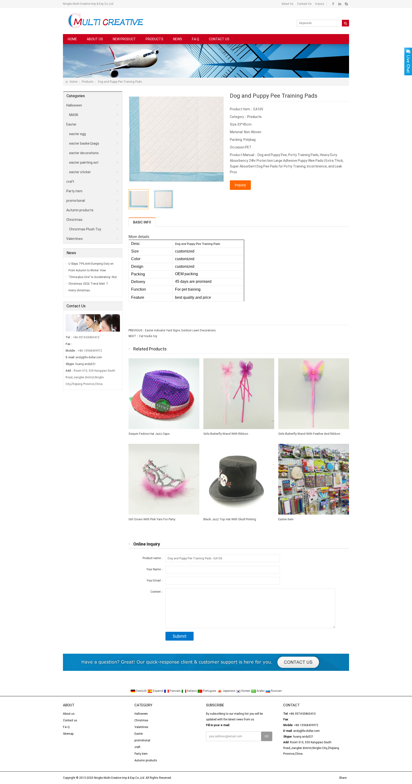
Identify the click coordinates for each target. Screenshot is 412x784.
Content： (157, 591)
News (177, 39)
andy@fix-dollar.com (89, 357)
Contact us (219, 39)
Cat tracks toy (148, 336)
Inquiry (319, 3)
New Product (124, 39)
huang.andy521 (85, 364)
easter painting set (83, 162)
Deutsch (141, 691)
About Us (288, 3)
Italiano (191, 691)
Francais (175, 691)
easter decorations (84, 153)
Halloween (74, 105)
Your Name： (155, 569)
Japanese (229, 691)
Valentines (74, 239)
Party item (74, 191)
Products (154, 39)
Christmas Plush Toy (85, 229)
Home (72, 39)
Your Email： (155, 580)
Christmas (74, 220)
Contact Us (304, 3)
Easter (71, 124)
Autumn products (79, 210)
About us (95, 39)
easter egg (77, 134)
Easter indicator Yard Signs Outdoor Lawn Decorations (180, 330)
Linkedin (340, 4)
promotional (75, 200)
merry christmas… (80, 290)
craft (70, 181)
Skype (346, 4)
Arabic (260, 691)
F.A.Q (195, 39)
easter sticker (80, 172)
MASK (73, 115)
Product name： (153, 558)
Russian (276, 691)
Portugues (209, 691)
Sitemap (68, 733)
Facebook (333, 4)
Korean (246, 691)
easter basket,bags (84, 143)
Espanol (158, 691)
